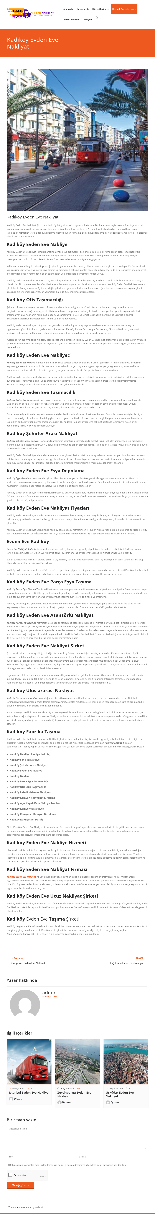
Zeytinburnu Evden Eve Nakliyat (74, 1094)
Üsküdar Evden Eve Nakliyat (120, 1094)
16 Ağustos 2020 (67, 1088)
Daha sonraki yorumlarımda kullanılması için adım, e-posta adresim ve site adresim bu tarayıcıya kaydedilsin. (68, 1164)
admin (19, 1099)
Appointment (23, 1207)
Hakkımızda (82, 9)
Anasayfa (68, 9)
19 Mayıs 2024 (18, 1088)
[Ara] (97, 17)
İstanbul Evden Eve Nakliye (29, 1092)
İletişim (88, 19)
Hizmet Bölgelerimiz (123, 9)
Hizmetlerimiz (100, 9)
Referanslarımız (72, 19)
